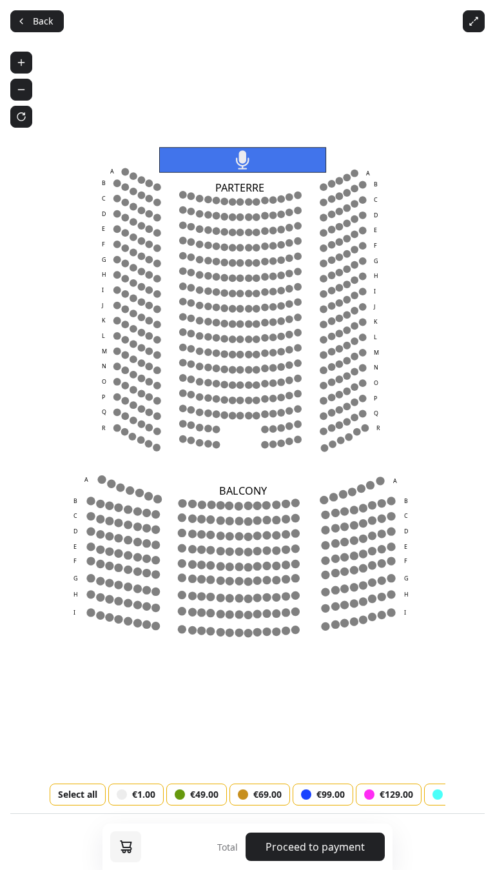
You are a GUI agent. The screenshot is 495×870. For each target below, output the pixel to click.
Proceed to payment (315, 847)
